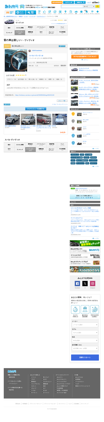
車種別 (20, 16)
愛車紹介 (30, 27)
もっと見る (96, 148)
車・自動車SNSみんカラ (10, 16)
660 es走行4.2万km (10, 126)
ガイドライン (62, 403)
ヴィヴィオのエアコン (77, 218)
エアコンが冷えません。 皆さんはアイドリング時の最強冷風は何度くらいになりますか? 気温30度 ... (85, 220)
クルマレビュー (41, 16)
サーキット (34, 392)
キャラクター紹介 (62, 392)
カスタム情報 (20, 27)
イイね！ (33, 390)
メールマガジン (79, 381)
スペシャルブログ (62, 381)
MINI (87, 163)
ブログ (33, 379)
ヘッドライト (93, 160)
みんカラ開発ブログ (62, 386)
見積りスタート (85, 357)
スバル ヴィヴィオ (84, 68)
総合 (9, 27)
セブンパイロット (88, 112)
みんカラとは (79, 377)
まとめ (45, 390)
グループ (33, 388)
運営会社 (17, 403)
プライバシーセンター (50, 403)
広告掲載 (76, 403)
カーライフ (46, 392)
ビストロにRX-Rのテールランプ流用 (81, 208)
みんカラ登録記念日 (82, 160)
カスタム (86, 157)
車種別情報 (12, 377)
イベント (33, 377)
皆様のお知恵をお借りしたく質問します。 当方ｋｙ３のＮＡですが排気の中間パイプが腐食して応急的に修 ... (85, 231)
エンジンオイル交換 (76, 157)
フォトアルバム (35, 383)
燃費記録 (30, 32)
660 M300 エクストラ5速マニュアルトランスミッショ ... (43, 127)
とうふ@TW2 (86, 134)
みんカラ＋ (60, 377)
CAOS (82, 154)
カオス (73, 160)
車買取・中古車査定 (62, 390)
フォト (62, 27)
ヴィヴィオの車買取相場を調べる (59, 23)
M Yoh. (85, 141)
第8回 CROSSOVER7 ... (82, 188)
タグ (44, 388)
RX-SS (54, 126)
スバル (26, 16)
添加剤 (73, 163)
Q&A (41, 32)
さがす (45, 379)
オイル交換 (89, 154)
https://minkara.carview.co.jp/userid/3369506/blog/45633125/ (34, 95)
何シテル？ (46, 377)
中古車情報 (62, 32)
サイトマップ (84, 403)
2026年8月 (93, 157)
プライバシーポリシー (36, 403)
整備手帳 (51, 27)
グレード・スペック (52, 32)
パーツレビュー (41, 27)
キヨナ (85, 127)
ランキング (9, 32)
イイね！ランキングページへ (60, 104)
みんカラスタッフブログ (63, 383)
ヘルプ (89, 2)
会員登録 (77, 379)
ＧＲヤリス (93, 163)
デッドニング (80, 163)
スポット (33, 386)
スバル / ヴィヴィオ (36, 55)
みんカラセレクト (62, 379)
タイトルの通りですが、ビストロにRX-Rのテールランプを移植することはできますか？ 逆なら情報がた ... (85, 211)
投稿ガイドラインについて (82, 386)
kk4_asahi (86, 119)
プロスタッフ (75, 154)
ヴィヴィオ (32, 16)
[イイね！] (62, 46)
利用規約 (25, 403)
